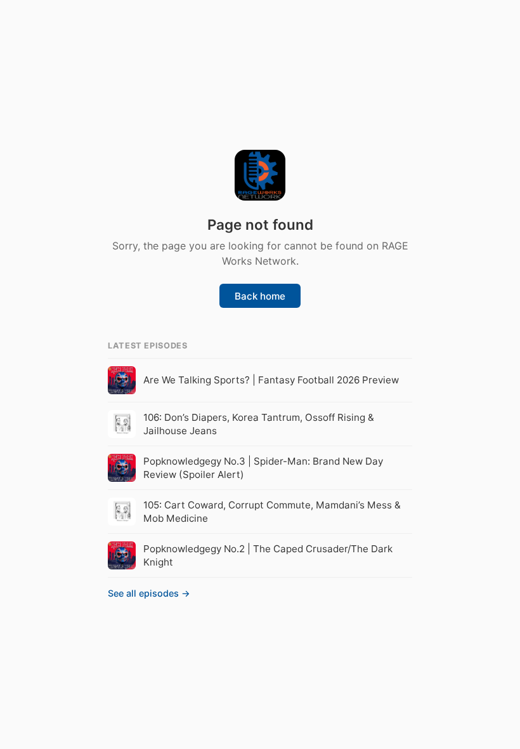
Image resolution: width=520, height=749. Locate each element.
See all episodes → (149, 593)
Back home (260, 296)
